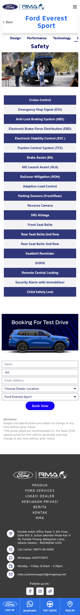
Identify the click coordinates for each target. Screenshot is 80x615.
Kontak (40, 513)
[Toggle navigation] (74, 6)
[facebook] (30, 591)
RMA (40, 518)
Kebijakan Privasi (40, 502)
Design (15, 38)
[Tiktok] (50, 591)
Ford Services (40, 491)
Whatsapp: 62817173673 (32, 558)
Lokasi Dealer (40, 496)
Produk (40, 485)
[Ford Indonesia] (23, 6)
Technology (62, 38)
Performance (37, 38)
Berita (40, 507)
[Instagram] (40, 591)
